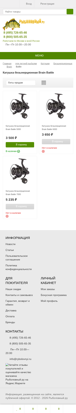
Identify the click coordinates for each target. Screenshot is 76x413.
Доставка (11, 310)
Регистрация (47, 3)
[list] (49, 83)
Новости (10, 244)
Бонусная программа (54, 295)
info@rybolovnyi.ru (20, 358)
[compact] (55, 83)
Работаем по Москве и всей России (21, 41)
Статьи (10, 249)
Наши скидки (13, 289)
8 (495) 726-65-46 (12, 32)
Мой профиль (49, 300)
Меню (39, 55)
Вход (29, 3)
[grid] (44, 83)
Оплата (10, 316)
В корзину (21, 144)
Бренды (10, 322)
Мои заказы (48, 289)
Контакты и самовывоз (19, 295)
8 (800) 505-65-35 (12, 36)
